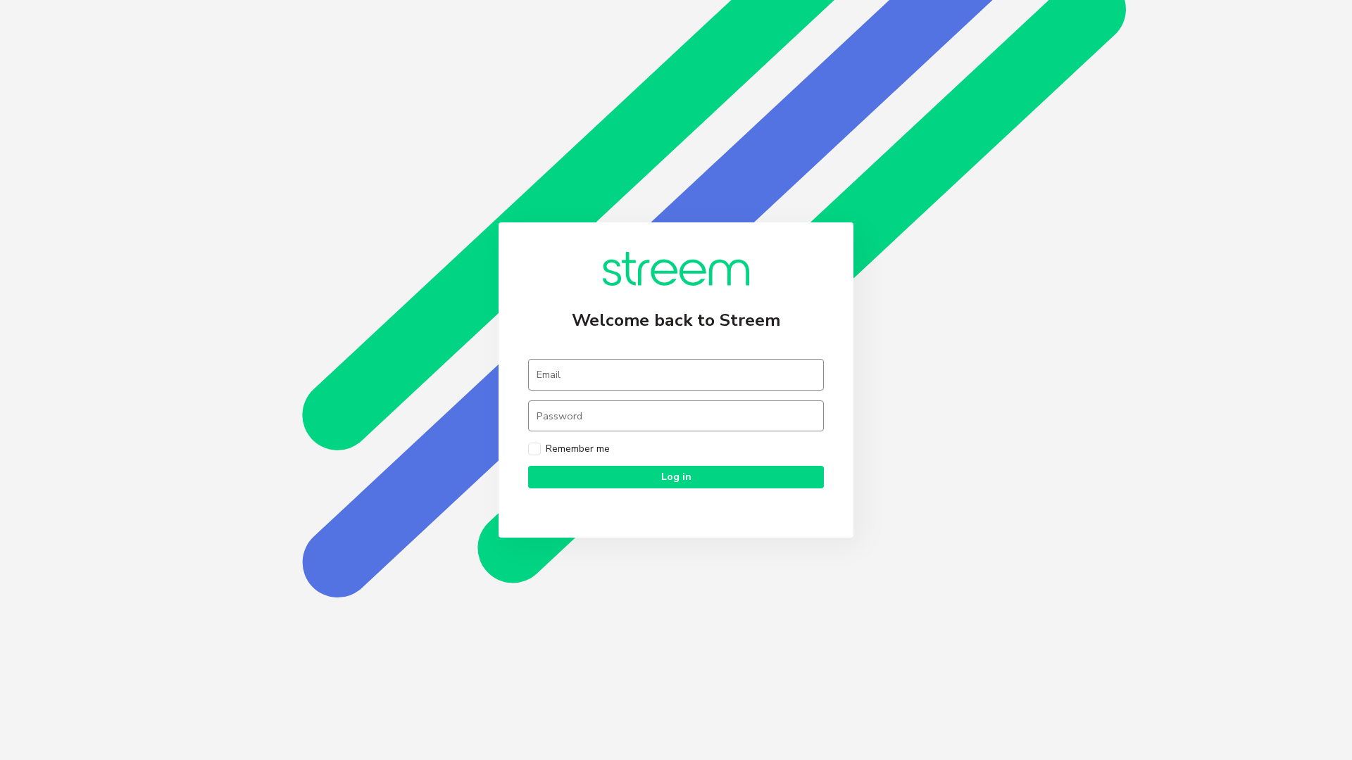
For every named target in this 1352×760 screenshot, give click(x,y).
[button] (676, 477)
